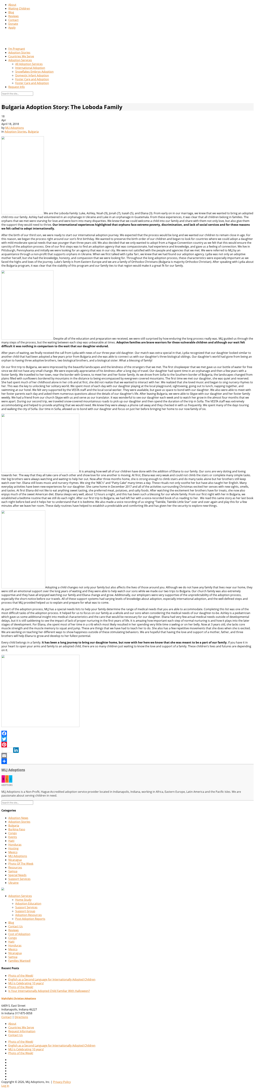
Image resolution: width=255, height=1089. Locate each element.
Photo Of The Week (20, 864)
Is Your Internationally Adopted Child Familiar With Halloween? (49, 991)
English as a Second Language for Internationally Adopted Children (51, 979)
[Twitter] (127, 739)
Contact (13, 20)
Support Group (25, 911)
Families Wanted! (19, 961)
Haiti (11, 841)
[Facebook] (127, 733)
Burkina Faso (16, 829)
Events (12, 837)
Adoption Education (28, 903)
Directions (21, 1017)
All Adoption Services (29, 64)
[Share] (127, 761)
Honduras (15, 844)
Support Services (19, 879)
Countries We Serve (21, 56)
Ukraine (13, 883)
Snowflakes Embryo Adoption (34, 72)
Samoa (12, 871)
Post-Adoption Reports (30, 919)
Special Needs (17, 875)
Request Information (21, 1031)
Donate (13, 24)
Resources (15, 867)
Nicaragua (15, 860)
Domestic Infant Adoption (32, 75)
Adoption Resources (28, 915)
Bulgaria (33, 131)
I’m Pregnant (16, 49)
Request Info (16, 87)
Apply (12, 27)
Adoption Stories (19, 52)
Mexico (13, 852)
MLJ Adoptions (14, 128)
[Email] (127, 755)
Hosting (13, 848)
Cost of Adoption (19, 934)
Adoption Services (20, 60)
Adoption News (18, 818)
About (12, 5)
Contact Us (15, 926)
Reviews (13, 16)
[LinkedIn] (127, 750)
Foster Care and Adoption (32, 79)
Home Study (23, 900)
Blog (11, 12)
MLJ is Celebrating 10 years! (26, 983)
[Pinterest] (127, 744)
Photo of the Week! (20, 976)
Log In (5, 1086)
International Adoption (30, 68)
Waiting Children (19, 8)
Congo (12, 833)
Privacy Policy (62, 1082)
